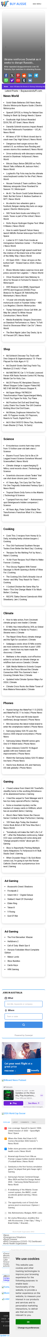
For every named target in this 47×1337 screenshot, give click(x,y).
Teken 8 (11, 907)
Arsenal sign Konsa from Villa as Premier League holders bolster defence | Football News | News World (25, 1159)
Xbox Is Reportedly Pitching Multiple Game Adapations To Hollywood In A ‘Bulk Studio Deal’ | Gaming (22, 851)
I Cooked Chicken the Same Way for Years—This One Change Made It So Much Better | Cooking (22, 589)
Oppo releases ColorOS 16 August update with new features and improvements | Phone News (20, 751)
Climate (8, 613)
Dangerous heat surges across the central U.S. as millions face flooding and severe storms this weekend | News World (23, 146)
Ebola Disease (10, 1239)
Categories (8, 1280)
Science (8, 439)
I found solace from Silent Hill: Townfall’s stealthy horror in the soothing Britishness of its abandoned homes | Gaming (23, 791)
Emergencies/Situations (15, 1237)
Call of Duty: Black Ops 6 (18, 945)
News (6, 1235)
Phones (8, 703)
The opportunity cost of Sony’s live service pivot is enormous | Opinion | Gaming (23, 1205)
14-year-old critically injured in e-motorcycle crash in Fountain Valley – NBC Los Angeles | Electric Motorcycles (22, 303)
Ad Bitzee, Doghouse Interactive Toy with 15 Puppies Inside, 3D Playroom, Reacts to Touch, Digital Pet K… (21, 415)
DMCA (3, 1319)
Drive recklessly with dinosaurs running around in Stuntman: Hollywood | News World (22, 156)
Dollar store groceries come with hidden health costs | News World (25, 1149)
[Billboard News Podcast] (14, 1080)
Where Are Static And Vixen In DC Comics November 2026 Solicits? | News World (23, 1141)
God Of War (12, 916)
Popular (6, 1122)
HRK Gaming (13, 969)
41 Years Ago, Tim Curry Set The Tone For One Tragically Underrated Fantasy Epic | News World (23, 485)
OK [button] (28, 1322)
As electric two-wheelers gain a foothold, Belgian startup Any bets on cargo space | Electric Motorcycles (23, 206)
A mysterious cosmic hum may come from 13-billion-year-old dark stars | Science (21, 448)
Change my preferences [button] (28, 1328)
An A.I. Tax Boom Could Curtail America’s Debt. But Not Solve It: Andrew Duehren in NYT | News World (23, 196)
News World (11, 96)
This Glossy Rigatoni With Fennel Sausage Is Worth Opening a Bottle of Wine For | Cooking (23, 570)
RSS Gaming (6, 1322)
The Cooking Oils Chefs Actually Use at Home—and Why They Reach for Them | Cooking (22, 580)
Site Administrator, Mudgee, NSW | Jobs (25, 1213)
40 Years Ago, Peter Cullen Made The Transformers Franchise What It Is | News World (22, 512)
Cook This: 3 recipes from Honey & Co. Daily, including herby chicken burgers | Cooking (22, 538)
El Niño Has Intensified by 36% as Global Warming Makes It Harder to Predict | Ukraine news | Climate (23, 630)
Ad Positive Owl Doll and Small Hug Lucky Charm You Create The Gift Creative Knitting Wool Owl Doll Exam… (22, 405)
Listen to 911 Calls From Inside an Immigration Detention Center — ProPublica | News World (23, 243)
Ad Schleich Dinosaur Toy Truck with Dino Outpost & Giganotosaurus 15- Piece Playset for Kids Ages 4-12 (22, 358)
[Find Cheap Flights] (21, 1074)
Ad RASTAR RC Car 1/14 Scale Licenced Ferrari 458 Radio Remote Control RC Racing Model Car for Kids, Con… (23, 375)
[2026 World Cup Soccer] (13, 1113)
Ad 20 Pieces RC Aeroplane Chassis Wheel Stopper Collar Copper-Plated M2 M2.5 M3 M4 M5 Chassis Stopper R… (21, 385)
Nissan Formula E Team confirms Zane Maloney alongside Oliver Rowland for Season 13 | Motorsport (22, 186)
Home (6, 1316)
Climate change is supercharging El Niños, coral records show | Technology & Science (22, 468)
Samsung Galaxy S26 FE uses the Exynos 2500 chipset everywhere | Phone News (22, 734)
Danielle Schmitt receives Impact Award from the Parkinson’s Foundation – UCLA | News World (23, 129)
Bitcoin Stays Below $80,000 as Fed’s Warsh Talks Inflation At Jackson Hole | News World (22, 166)
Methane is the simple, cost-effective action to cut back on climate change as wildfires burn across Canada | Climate (22, 659)
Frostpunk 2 (12, 891)
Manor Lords (13, 957)
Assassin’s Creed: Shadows (20, 886)
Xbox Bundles (13, 961)
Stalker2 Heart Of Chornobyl (20, 899)
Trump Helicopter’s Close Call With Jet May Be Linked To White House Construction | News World (22, 313)
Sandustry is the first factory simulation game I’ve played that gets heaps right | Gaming (25, 1169)
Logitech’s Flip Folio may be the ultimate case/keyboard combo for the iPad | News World (23, 176)
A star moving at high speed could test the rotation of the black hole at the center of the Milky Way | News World (22, 253)
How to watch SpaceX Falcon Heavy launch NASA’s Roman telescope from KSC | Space (23, 233)
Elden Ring (12, 903)
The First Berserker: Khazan (20, 937)
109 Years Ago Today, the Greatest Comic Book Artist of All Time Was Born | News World (22, 825)
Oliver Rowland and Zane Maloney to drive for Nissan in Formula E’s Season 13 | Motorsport (23, 280)
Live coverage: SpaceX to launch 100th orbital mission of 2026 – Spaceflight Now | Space (24, 1130)
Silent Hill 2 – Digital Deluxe (20, 895)
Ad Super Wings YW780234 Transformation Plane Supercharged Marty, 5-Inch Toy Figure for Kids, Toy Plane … (22, 395)
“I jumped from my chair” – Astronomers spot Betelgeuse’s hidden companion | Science (23, 502)
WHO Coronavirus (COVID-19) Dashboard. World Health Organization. (22, 1242)
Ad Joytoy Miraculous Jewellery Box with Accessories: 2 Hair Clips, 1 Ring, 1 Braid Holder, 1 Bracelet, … (25, 1220)
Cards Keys (12, 965)
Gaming (8, 781)
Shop (6, 349)
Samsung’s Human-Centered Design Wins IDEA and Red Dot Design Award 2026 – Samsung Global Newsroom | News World (24, 1181)
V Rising (11, 911)
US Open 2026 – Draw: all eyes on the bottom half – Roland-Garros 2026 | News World (22, 263)
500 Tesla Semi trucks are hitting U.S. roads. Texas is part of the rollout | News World (21, 216)
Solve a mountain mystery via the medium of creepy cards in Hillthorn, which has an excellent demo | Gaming (22, 808)
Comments (25, 1122)
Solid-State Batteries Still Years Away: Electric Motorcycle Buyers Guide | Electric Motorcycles (22, 105)
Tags (34, 1122)
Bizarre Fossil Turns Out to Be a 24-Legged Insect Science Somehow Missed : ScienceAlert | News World (23, 458)
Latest (15, 1122)
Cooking (8, 529)
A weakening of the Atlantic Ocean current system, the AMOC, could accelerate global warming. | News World (23, 1194)
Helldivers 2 (13, 941)
